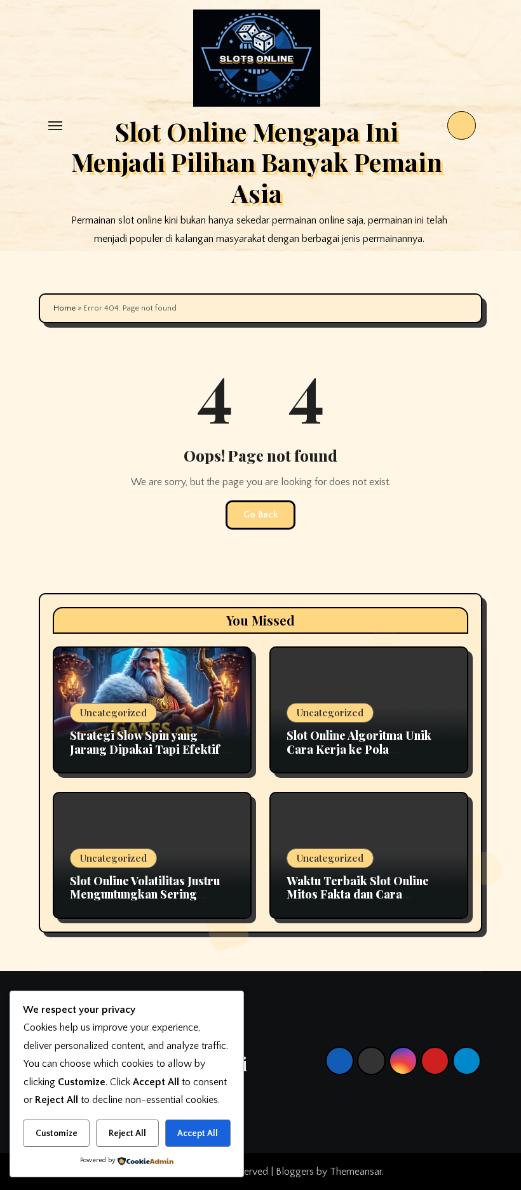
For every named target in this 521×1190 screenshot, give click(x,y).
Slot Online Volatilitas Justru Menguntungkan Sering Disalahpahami (145, 894)
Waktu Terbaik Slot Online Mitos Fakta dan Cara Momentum (358, 894)
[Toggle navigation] (55, 125)
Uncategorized (113, 712)
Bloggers (295, 1171)
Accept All (197, 1133)
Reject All (127, 1133)
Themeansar (356, 1171)
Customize (57, 1133)
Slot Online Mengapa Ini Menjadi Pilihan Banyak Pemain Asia (256, 162)
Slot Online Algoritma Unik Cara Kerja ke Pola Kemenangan (359, 749)
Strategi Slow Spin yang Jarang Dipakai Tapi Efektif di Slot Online (151, 749)
